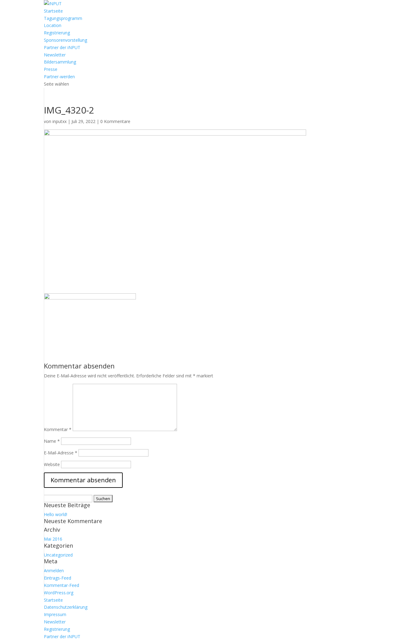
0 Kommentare (115, 121)
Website (52, 464)
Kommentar (57, 429)
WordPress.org (58, 593)
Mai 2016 (53, 539)
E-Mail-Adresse (60, 453)
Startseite (53, 11)
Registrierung (57, 33)
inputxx (59, 121)
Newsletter (55, 55)
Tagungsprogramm (63, 18)
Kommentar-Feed (61, 585)
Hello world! (55, 514)
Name (52, 441)
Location (52, 25)
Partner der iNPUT (62, 47)
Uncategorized (58, 555)
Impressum (55, 614)
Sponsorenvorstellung (65, 40)
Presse (50, 69)
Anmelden (54, 570)
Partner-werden (59, 76)
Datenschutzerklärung (65, 607)
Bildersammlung (60, 62)
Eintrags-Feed (57, 578)
